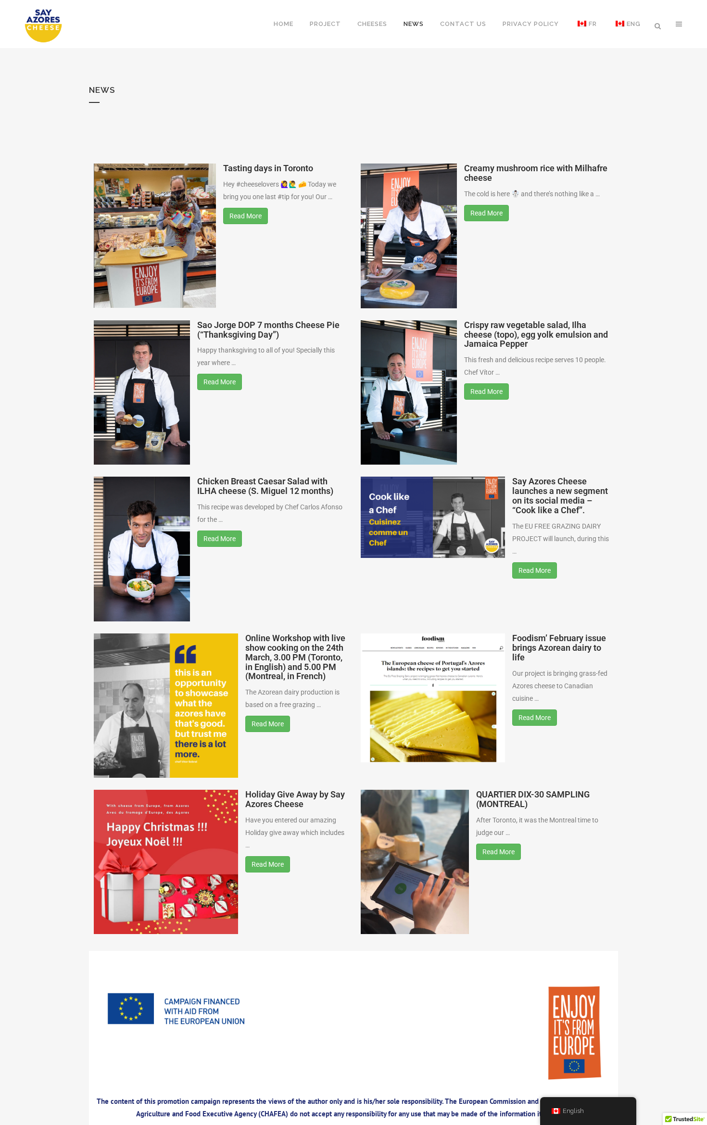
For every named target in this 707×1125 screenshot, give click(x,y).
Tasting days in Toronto (268, 168)
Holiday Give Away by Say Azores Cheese (295, 799)
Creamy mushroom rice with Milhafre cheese (535, 173)
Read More (245, 216)
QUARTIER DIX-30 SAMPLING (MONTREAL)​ (533, 799)
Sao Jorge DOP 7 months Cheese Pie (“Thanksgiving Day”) (268, 330)
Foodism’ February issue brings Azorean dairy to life (559, 647)
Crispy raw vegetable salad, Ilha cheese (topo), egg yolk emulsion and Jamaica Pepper (536, 334)
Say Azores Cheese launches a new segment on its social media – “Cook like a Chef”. (560, 495)
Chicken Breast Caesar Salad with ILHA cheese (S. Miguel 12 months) (265, 486)
